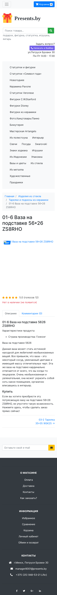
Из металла (17, 169)
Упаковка (36, 156)
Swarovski (41, 144)
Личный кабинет (28, 536)
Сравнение (28, 524)
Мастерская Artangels (23, 131)
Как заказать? (28, 498)
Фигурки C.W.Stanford (23, 99)
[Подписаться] (51, 448)
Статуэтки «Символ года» (25, 73)
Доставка (28, 485)
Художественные (20, 175)
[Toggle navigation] (6, 4)
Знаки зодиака (19, 150)
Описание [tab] (11, 313)
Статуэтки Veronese (22, 92)
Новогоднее (17, 80)
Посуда (26, 144)
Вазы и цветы (18, 163)
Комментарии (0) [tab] (32, 313)
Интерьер (38, 137)
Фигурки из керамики (23, 112)
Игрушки (37, 150)
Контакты (28, 491)
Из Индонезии (18, 156)
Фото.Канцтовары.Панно (24, 118)
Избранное (28, 518)
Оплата (28, 479)
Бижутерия (16, 124)
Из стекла (37, 163)
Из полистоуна (19, 137)
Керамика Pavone (20, 86)
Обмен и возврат (28, 542)
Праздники (16, 182)
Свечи (13, 144)
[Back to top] (50, 580)
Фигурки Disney (19, 105)
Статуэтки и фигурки (22, 67)
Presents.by (27, 18)
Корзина (45, 4)
